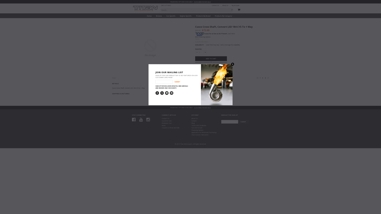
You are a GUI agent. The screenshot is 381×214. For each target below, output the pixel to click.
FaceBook (157, 93)
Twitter (162, 93)
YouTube (167, 93)
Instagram (171, 93)
